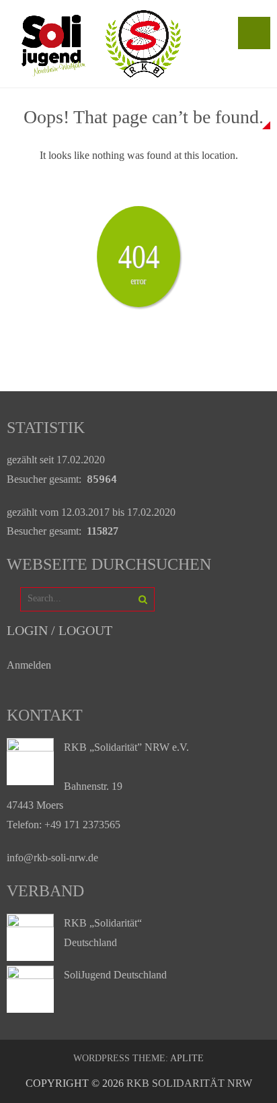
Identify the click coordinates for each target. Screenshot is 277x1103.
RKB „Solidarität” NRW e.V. (126, 747)
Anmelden (29, 665)
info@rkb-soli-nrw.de (52, 857)
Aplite (187, 1058)
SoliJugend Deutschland (115, 974)
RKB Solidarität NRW (189, 1083)
